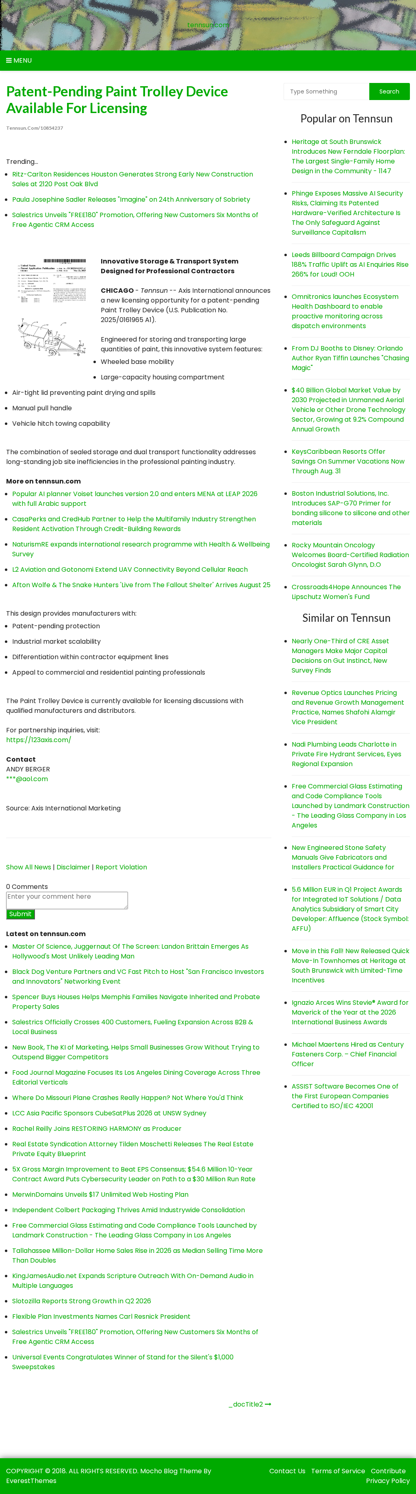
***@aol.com (27, 779)
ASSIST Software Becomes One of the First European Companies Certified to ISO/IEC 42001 (345, 1096)
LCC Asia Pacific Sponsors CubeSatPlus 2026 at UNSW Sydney (109, 1113)
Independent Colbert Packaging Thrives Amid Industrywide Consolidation (128, 1210)
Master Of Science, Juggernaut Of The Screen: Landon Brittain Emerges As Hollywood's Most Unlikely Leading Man (130, 951)
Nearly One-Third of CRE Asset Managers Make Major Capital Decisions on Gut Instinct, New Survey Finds (340, 655)
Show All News (28, 867)
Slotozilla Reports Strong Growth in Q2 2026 (81, 1301)
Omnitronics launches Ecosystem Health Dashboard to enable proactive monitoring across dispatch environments (345, 311)
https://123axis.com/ (39, 740)
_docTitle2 (245, 1404)
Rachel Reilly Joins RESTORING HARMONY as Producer (97, 1128)
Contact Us (287, 1471)
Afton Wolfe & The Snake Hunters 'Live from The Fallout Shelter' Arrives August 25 (141, 585)
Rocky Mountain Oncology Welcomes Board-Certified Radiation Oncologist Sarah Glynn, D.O (350, 554)
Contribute (388, 1471)
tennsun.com (208, 25)
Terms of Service (338, 1471)
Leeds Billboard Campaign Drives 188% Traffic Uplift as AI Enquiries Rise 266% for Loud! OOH (350, 264)
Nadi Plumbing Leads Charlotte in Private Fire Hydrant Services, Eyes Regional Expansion (346, 754)
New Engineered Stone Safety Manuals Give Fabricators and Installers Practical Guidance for (343, 857)
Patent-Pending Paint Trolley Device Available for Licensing (117, 99)
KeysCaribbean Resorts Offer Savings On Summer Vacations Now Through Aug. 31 (348, 461)
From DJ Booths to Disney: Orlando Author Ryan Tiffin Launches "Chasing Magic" (350, 358)
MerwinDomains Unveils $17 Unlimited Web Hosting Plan (100, 1194)
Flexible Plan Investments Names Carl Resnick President (101, 1316)
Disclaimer (73, 867)
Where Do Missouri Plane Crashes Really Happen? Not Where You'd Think (127, 1097)
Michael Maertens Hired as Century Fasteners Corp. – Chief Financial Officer (348, 1054)
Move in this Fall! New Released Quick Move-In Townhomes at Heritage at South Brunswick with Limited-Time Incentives (351, 965)
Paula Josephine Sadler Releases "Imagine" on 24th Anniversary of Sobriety (131, 199)
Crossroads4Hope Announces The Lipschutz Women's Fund (346, 591)
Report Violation (121, 867)
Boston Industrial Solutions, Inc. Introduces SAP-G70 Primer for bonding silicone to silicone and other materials (351, 508)
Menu (22, 60)
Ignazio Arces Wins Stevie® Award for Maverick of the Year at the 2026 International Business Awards (350, 1012)
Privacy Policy (388, 1480)
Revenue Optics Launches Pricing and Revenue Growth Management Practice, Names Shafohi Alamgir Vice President (348, 707)
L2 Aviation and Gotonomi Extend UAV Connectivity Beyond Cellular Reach (130, 569)
